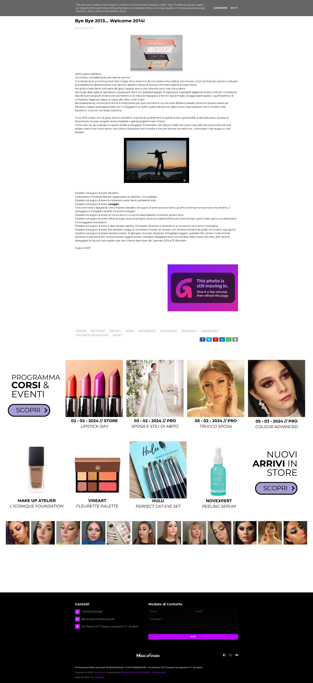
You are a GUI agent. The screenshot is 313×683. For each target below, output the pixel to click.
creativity (115, 331)
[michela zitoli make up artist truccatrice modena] (156, 543)
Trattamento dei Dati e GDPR (136, 672)
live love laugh (168, 331)
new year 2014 (189, 331)
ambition (81, 331)
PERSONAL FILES (209, 331)
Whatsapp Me (158, 672)
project (117, 335)
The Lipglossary (97, 677)
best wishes (97, 331)
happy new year (147, 331)
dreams (130, 331)
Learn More (220, 8)
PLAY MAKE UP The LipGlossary (92, 335)
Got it (234, 8)
